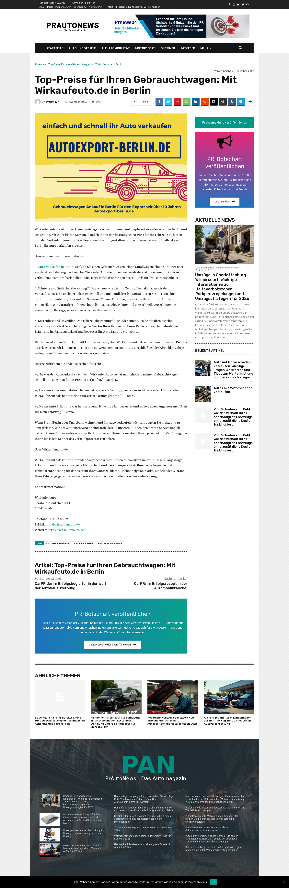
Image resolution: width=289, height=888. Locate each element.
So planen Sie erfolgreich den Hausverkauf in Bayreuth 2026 (143, 829)
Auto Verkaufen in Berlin (55, 267)
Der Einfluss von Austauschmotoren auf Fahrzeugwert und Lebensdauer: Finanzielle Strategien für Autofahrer (144, 809)
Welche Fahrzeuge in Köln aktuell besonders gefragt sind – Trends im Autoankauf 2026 (82, 848)
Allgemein (40, 64)
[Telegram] (241, 102)
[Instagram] (234, 4)
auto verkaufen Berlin (58, 543)
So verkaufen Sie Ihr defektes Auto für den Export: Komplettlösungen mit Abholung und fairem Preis (60, 720)
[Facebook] (229, 4)
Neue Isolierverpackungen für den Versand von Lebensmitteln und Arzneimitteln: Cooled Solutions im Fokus (82, 818)
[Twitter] (238, 4)
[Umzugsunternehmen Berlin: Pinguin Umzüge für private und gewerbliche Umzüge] (50, 834)
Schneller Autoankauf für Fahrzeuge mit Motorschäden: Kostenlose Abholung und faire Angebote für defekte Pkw (115, 722)
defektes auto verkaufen (110, 543)
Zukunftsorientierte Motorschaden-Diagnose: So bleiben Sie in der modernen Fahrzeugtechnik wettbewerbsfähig (211, 819)
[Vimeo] (242, 4)
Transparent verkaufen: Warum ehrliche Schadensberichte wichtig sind (206, 829)
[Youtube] (247, 4)
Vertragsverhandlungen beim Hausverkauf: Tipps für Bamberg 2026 (142, 837)
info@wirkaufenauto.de (63, 524)
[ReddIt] (205, 102)
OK (213, 881)
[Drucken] (223, 102)
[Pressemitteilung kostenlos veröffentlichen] (180, 26)
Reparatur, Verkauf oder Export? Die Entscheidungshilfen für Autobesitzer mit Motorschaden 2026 (172, 720)
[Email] (214, 102)
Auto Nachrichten (204, 268)
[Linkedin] (196, 102)
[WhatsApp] (187, 102)
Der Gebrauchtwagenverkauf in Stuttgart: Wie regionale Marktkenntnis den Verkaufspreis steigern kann (215, 848)
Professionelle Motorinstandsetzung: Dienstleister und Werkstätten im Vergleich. (215, 809)
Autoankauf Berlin (83, 543)
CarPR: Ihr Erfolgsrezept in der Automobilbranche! (160, 585)
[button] (240, 48)
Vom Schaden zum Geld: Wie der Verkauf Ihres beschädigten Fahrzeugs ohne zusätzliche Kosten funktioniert (233, 416)
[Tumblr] (232, 102)
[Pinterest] (177, 102)
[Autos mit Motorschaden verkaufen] (203, 394)
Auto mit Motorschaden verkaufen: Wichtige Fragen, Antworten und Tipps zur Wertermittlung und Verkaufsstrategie (233, 369)
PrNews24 (53, 102)
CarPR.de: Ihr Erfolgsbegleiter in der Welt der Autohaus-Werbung (70, 585)
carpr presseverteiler (227, 267)
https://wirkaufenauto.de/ (66, 530)
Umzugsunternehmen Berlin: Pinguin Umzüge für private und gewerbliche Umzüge (83, 833)
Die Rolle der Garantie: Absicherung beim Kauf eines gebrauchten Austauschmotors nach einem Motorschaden (142, 819)
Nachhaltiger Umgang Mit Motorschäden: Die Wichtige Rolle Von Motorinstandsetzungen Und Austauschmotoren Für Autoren (143, 799)
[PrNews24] (38, 102)
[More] (250, 102)
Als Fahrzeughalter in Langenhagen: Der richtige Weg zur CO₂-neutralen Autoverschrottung (228, 720)
